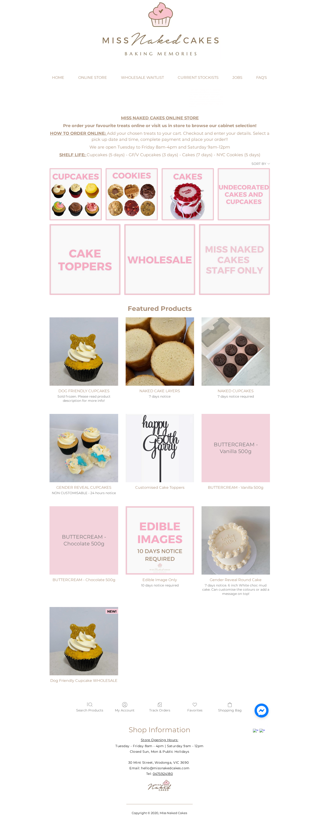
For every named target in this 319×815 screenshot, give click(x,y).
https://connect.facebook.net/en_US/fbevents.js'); (244, 16)
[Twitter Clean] (268, 728)
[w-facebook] (255, 731)
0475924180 (163, 774)
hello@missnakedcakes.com (165, 768)
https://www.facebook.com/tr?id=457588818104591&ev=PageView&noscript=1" (256, 26)
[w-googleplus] (262, 731)
